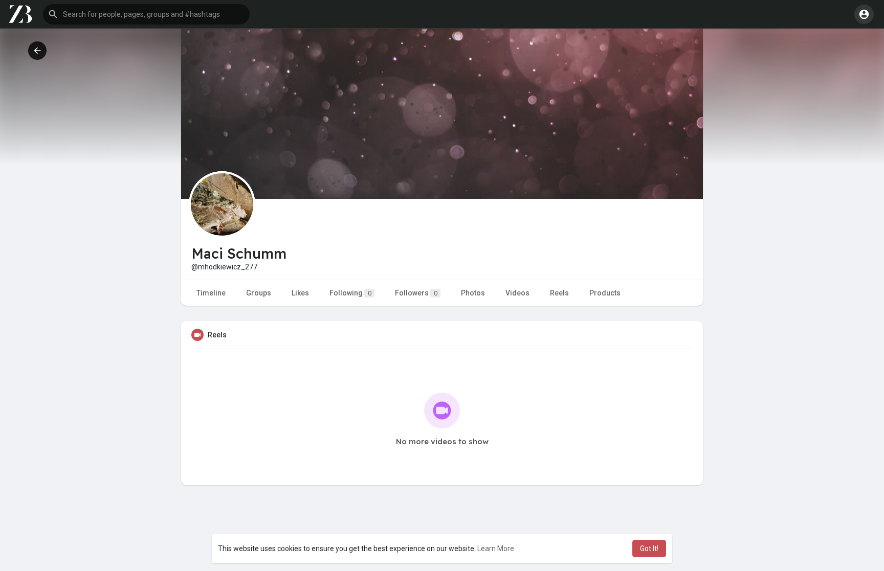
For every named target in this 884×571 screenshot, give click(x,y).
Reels (559, 293)
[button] (146, 14)
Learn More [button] (495, 548)
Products (605, 293)
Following (350, 293)
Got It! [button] (649, 548)
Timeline (211, 293)
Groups (258, 293)
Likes (300, 293)
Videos (517, 293)
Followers (416, 293)
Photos (473, 293)
